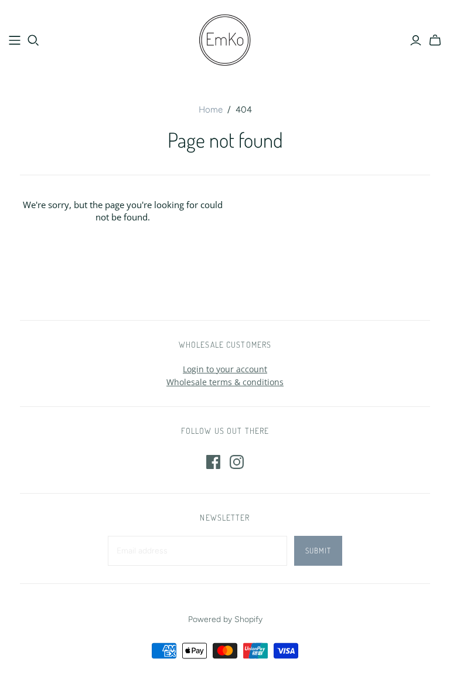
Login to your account (225, 369)
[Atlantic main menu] (15, 40)
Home (211, 109)
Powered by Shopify (225, 619)
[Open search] (33, 40)
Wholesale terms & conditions (225, 382)
